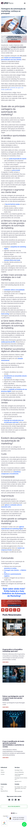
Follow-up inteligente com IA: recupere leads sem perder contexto (13, 698)
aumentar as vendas (10, 568)
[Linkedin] (15, 799)
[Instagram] (12, 799)
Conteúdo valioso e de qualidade (14, 290)
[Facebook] (9, 799)
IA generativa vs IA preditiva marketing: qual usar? (12, 650)
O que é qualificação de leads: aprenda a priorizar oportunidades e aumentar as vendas (13, 743)
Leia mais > (6, 662)
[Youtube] (18, 799)
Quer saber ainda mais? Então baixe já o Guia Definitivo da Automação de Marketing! (14, 592)
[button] (24, 3)
